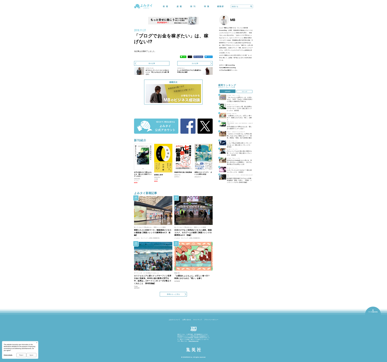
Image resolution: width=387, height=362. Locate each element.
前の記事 (152, 63)
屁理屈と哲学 (158, 175)
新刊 (193, 6)
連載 (179, 6)
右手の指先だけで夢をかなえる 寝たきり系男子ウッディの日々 (143, 174)
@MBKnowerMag (230, 67)
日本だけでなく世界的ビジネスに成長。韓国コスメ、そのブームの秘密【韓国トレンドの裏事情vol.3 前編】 (193, 232)
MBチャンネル (233, 70)
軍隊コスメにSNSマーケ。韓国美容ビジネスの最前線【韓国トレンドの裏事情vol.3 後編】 (153, 232)
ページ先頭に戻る (373, 315)
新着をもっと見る (173, 294)
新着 (165, 6)
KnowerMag (231, 65)
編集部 (220, 6)
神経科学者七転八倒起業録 (183, 172)
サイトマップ (197, 319)
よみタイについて (174, 319)
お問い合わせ (186, 319)
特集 (206, 6)
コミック (244, 91)
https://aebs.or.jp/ (193, 341)
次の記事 (195, 63)
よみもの (227, 91)
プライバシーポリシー (211, 319)
